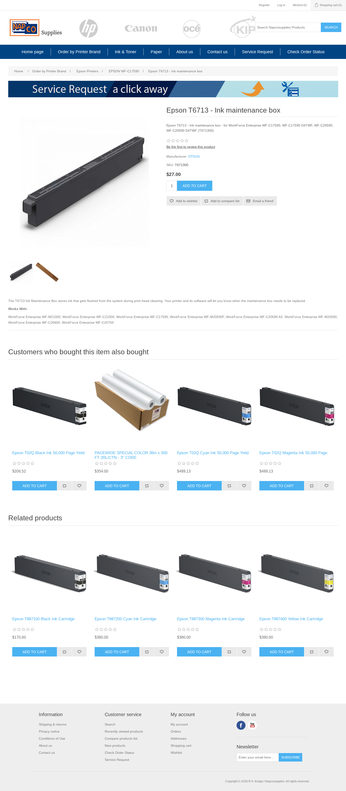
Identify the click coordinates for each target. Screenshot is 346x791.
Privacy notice (49, 731)
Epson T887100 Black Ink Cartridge (43, 619)
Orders (176, 731)
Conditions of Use (52, 738)
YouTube (252, 725)
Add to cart (195, 186)
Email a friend (263, 201)
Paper (156, 51)
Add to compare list (225, 201)
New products (115, 745)
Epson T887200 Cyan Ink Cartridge (125, 619)
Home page (33, 51)
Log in (281, 5)
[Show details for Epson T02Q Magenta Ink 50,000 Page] (296, 406)
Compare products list (121, 738)
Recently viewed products (124, 731)
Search (331, 27)
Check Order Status (306, 51)
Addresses (178, 738)
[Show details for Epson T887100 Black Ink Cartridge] (49, 572)
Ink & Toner (125, 51)
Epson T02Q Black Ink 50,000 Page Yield (48, 453)
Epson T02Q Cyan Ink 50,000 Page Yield (213, 453)
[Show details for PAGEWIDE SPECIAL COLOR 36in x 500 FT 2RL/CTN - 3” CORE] (131, 406)
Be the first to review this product (190, 147)
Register (264, 5)
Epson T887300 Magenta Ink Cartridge (211, 619)
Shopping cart (181, 745)
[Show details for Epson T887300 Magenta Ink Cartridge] (214, 572)
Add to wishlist (186, 201)
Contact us (217, 51)
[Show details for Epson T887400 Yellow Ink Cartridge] (296, 572)
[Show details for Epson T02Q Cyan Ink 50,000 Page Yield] (214, 406)
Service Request (257, 51)
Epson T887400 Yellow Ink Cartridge (291, 619)
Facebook (241, 725)
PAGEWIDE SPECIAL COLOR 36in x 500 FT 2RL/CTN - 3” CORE (131, 455)
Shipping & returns (52, 724)
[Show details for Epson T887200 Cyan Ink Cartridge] (131, 572)
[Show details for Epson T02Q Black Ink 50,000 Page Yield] (49, 406)
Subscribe (290, 757)
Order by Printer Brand (79, 51)
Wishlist (176, 752)
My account (179, 724)
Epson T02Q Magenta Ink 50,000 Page (293, 453)
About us (184, 51)
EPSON (194, 156)
